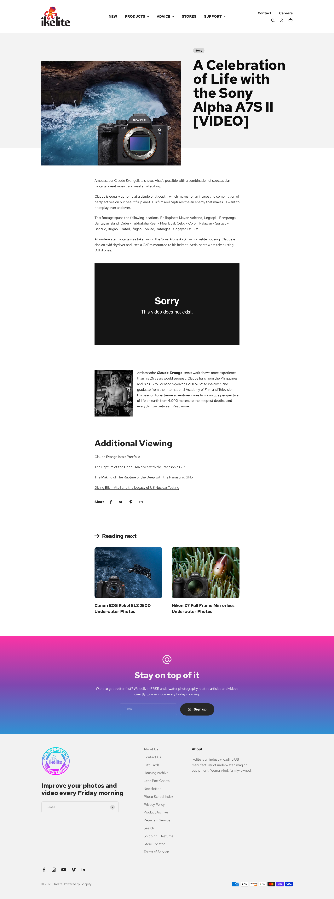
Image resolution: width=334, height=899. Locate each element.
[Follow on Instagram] (53, 869)
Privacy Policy (154, 804)
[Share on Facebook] (111, 502)
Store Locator (154, 844)
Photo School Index (158, 796)
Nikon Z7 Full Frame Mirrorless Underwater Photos (203, 608)
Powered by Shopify (77, 884)
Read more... (182, 406)
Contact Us (152, 757)
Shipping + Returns (158, 836)
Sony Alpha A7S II (174, 239)
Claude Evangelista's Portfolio (117, 456)
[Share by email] (141, 502)
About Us (151, 749)
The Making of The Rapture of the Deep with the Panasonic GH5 (144, 477)
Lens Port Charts (157, 780)
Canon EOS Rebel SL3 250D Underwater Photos (123, 608)
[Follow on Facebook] (44, 869)
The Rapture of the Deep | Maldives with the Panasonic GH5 (140, 467)
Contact (264, 13)
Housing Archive (156, 772)
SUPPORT (213, 16)
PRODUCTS (135, 16)
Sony (198, 50)
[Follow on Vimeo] (73, 869)
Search (149, 828)
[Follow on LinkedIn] (83, 869)
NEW (113, 16)
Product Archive (156, 812)
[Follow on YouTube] (63, 869)
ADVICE (163, 16)
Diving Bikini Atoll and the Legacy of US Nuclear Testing (137, 487)
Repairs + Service (157, 820)
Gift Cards (151, 765)
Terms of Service (156, 851)
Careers (286, 13)
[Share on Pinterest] (131, 502)
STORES (189, 16)
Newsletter (152, 788)
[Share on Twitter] (121, 502)
